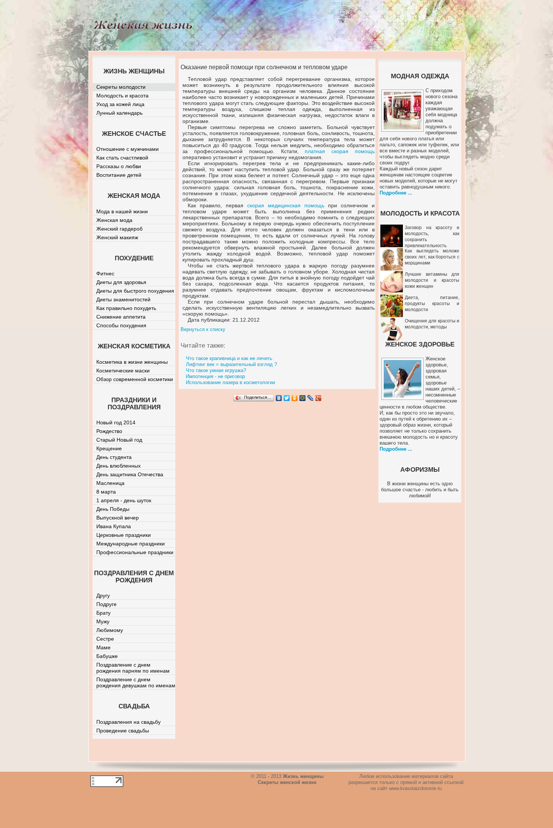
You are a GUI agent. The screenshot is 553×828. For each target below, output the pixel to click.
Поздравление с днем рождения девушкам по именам (135, 682)
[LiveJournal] (310, 398)
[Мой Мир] (303, 398)
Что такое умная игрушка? (216, 370)
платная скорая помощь (340, 151)
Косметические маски (123, 371)
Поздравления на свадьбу (128, 722)
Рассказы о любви (118, 166)
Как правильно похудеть (126, 308)
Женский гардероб (119, 229)
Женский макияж (117, 237)
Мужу (102, 621)
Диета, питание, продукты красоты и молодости (432, 303)
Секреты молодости (121, 87)
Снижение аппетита (121, 317)
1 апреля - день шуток (123, 500)
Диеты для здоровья (121, 282)
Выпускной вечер (117, 518)
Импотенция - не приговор (215, 376)
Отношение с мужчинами (127, 149)
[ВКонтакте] (279, 398)
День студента (114, 457)
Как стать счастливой (122, 158)
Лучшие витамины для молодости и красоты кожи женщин (432, 280)
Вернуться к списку (203, 329)
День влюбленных (118, 466)
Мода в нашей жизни (122, 211)
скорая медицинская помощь (285, 205)
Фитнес (105, 273)
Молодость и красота (122, 96)
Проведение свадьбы (122, 731)
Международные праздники (130, 544)
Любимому (109, 630)
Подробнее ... (396, 193)
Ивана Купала (113, 526)
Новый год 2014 (115, 422)
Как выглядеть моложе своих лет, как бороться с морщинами (432, 257)
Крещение (109, 448)
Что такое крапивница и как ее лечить (229, 358)
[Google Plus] (318, 398)
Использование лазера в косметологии (230, 382)
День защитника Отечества (129, 474)
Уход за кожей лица (120, 104)
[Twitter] (287, 398)
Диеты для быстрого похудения (135, 291)
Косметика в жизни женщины (132, 362)
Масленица (110, 483)
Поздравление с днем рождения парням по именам (133, 668)
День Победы (112, 509)
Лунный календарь (119, 113)
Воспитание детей (118, 175)
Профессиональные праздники (134, 552)
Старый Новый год (119, 440)
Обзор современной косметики (134, 379)
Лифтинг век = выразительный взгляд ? (231, 364)
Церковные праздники (123, 535)
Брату (103, 613)
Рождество (109, 431)
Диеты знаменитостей (123, 299)
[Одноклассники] (295, 398)
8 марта (106, 492)
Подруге (106, 604)
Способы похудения (121, 325)
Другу (103, 596)
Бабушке (107, 656)
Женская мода (114, 220)
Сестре (105, 639)
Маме (103, 647)
